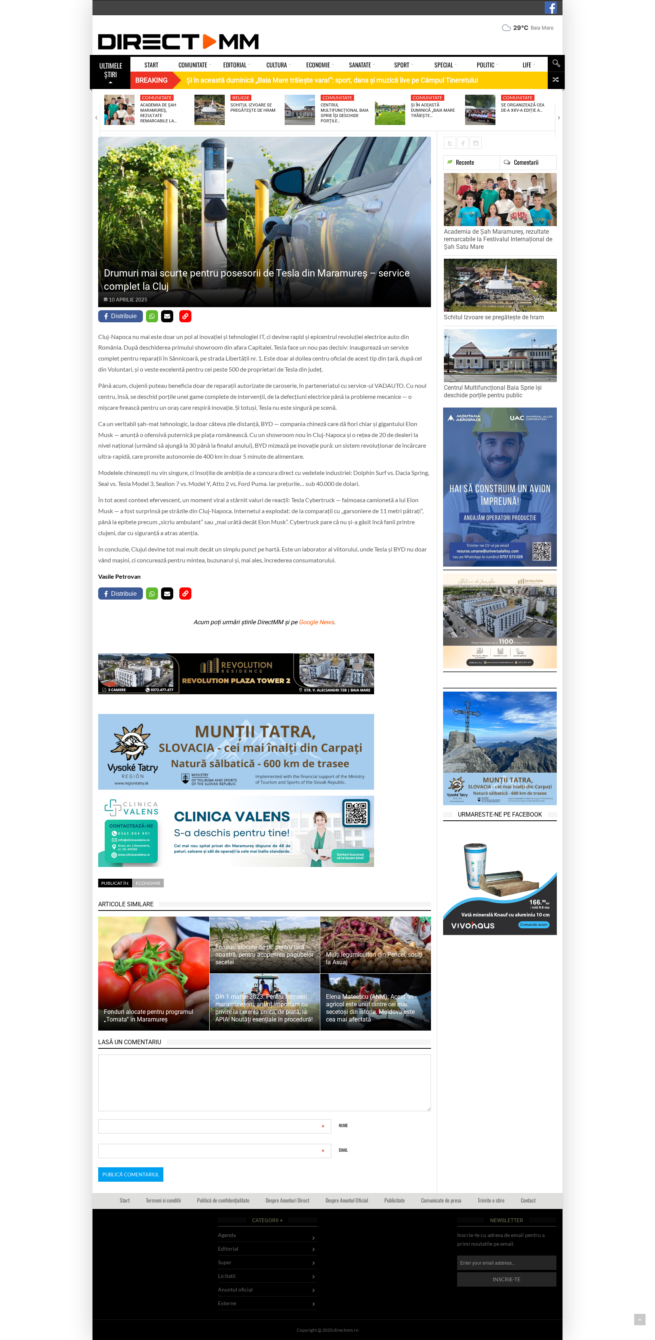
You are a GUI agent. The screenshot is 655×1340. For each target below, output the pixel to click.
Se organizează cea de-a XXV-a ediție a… (522, 108)
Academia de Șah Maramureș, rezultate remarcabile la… (158, 113)
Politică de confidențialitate (223, 1200)
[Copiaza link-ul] (185, 316)
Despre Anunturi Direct (287, 1200)
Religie (240, 97)
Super (225, 1262)
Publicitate (394, 1200)
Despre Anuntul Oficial (347, 1200)
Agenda (227, 1235)
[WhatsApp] (152, 316)
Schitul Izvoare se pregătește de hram (253, 108)
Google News (316, 622)
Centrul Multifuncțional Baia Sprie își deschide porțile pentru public (493, 391)
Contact (528, 1200)
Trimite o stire (491, 1200)
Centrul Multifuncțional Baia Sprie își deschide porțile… (344, 113)
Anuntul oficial (235, 1289)
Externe (227, 1303)
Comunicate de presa (441, 1200)
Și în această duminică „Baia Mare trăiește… (433, 111)
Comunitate (157, 97)
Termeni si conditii (163, 1200)
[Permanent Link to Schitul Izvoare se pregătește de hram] (209, 110)
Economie (148, 883)
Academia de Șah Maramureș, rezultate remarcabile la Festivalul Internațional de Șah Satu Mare (498, 239)
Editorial (228, 1248)
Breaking (151, 80)
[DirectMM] (178, 41)
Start (125, 1200)
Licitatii (227, 1276)
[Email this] (167, 316)
